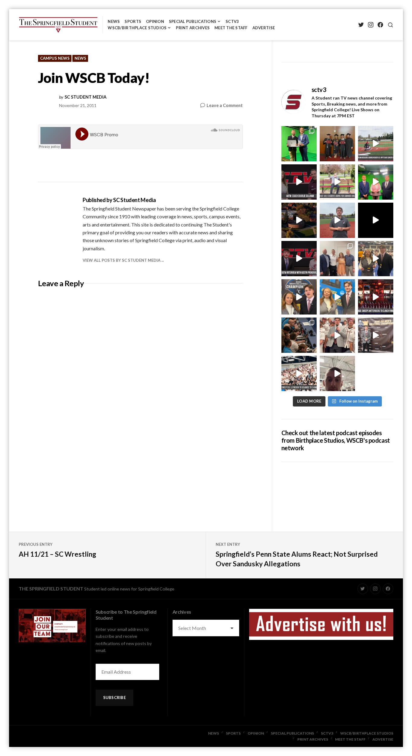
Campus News (55, 58)
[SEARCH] (390, 25)
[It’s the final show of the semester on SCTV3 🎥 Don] (375, 182)
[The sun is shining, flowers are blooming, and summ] (337, 182)
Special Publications (192, 21)
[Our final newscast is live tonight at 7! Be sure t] (375, 220)
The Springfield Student (51, 588)
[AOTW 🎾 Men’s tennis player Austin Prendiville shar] (299, 258)
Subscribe (114, 697)
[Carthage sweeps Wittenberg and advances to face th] (375, 297)
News (114, 21)
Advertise (263, 27)
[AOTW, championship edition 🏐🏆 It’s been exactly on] (299, 182)
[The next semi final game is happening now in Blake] (337, 373)
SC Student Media (85, 97)
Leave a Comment (225, 106)
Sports (133, 21)
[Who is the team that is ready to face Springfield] (375, 335)
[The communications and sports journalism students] (299, 335)
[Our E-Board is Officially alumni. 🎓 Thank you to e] (337, 143)
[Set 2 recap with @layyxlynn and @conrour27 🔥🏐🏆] (299, 297)
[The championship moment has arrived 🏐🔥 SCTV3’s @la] (337, 297)
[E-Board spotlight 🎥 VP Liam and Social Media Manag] (337, 258)
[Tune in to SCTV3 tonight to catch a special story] (337, 220)
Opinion (155, 21)
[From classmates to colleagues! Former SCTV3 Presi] (299, 143)
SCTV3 (232, 21)
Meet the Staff (231, 27)
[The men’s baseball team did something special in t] (375, 143)
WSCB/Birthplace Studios (137, 27)
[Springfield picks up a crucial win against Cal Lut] (299, 373)
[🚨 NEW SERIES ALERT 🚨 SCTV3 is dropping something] (299, 220)
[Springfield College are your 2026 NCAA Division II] (375, 258)
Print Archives (193, 27)
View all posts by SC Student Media (121, 260)
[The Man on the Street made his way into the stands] (337, 335)
